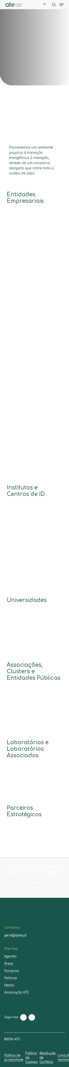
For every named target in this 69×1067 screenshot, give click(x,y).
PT (44, 4)
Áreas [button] (8, 963)
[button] (61, 5)
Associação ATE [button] (16, 992)
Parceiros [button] (11, 971)
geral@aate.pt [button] (15, 935)
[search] (54, 4)
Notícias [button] (10, 978)
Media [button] (9, 985)
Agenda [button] (10, 956)
